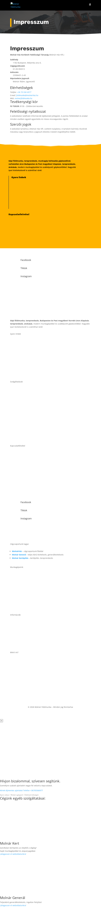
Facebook (26, 260)
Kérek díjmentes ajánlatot (11, 790)
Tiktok (24, 268)
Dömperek (26, 598)
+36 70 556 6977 (24, 92)
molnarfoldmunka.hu (23, 98)
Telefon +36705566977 (33, 790)
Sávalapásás (27, 429)
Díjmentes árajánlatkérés (27, 231)
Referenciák (27, 356)
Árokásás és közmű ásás (34, 404)
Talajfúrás (26, 437)
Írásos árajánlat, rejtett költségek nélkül (38, 674)
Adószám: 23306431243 (29, 629)
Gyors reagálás (24, 682)
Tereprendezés (29, 396)
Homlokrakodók (29, 590)
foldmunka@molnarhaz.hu (27, 95)
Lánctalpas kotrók (30, 581)
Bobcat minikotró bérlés (29, 194)
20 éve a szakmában (27, 659)
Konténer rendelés (31, 421)
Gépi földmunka (29, 388)
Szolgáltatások (28, 348)
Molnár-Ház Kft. (24, 621)
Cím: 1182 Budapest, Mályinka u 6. (35, 644)
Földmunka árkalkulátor (26, 237)
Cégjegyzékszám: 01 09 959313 (33, 636)
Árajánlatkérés (28, 365)
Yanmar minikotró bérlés (30, 183)
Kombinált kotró (29, 573)
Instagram (26, 276)
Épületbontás (28, 412)
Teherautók (27, 606)
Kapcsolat (26, 373)
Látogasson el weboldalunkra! (13, 854)
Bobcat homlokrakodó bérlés (32, 188)
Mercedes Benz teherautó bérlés (33, 205)
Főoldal (25, 340)
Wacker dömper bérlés (28, 199)
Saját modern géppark (28, 666)
